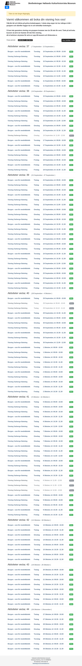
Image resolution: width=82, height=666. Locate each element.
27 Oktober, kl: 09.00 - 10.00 (53, 614)
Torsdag (37, 51)
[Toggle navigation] (7, 7)
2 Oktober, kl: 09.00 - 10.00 (53, 372)
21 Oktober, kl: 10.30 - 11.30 (53, 584)
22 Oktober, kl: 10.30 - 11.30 (53, 594)
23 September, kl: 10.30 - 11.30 (54, 224)
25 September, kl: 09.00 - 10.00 (54, 268)
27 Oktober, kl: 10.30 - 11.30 (53, 619)
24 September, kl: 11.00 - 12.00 (54, 263)
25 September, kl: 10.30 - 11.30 (54, 283)
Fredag (36, 81)
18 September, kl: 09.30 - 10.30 (54, 160)
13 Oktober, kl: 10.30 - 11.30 (53, 530)
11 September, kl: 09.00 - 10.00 (54, 81)
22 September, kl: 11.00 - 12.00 (54, 204)
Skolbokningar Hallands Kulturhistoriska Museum (52, 3)
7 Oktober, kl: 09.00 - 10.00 (53, 431)
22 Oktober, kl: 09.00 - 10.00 (53, 589)
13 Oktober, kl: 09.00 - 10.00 (53, 525)
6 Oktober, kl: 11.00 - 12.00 (52, 426)
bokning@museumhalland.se (41, 663)
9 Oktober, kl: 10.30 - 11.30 (52, 510)
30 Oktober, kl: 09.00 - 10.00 (53, 644)
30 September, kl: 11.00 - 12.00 (54, 342)
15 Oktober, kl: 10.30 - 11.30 (53, 549)
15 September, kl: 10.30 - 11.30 (54, 111)
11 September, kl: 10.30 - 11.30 (54, 86)
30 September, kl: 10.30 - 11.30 (54, 333)
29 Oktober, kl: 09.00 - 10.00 (53, 634)
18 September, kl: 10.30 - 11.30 (54, 165)
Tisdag (36, 96)
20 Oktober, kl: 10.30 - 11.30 (53, 574)
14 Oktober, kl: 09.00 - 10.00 (53, 535)
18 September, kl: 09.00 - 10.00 (54, 150)
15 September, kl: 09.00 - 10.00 (54, 96)
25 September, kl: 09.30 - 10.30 (54, 278)
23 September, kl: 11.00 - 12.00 (54, 234)
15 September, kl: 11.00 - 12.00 (54, 121)
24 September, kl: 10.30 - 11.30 (54, 254)
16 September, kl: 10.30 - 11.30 (54, 130)
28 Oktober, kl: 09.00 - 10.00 (53, 624)
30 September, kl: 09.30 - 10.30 (54, 328)
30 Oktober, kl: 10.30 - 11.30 (53, 649)
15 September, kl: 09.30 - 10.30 (54, 106)
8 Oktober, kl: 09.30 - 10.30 (53, 466)
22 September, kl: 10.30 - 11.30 (54, 195)
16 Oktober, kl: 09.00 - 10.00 (53, 554)
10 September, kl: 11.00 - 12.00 (54, 76)
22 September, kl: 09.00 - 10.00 (54, 180)
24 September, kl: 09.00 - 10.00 (54, 239)
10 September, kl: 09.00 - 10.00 (54, 51)
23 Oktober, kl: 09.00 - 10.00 (53, 599)
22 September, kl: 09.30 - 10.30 (54, 190)
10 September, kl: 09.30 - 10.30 (54, 61)
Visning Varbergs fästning (17, 56)
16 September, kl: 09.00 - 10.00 (54, 125)
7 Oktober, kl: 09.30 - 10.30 (53, 441)
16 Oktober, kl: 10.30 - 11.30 (53, 559)
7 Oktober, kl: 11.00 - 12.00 (52, 456)
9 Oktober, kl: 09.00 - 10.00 (53, 495)
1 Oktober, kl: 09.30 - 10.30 (53, 357)
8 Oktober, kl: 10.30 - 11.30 (52, 470)
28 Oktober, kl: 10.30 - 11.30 (53, 629)
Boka (71, 51)
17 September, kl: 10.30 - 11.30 (54, 145)
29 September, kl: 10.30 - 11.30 (54, 313)
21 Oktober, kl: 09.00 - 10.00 (53, 579)
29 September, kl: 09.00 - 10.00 (54, 298)
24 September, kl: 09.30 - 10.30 (54, 249)
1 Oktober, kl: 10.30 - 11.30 (52, 362)
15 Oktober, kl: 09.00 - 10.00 (53, 545)
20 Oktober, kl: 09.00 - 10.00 (53, 570)
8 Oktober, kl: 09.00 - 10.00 (53, 461)
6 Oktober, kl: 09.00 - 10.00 (53, 402)
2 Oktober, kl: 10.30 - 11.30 (52, 387)
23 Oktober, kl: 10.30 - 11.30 (53, 604)
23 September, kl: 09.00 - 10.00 (54, 209)
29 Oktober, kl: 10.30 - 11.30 (53, 639)
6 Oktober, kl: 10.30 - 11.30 (52, 416)
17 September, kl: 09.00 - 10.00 (54, 140)
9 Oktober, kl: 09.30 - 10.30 (53, 505)
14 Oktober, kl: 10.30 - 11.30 (53, 540)
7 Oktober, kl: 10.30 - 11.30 (52, 446)
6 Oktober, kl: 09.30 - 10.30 (53, 412)
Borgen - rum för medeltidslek (19, 51)
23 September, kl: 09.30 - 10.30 (54, 219)
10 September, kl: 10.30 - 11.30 (54, 66)
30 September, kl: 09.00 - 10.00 (54, 318)
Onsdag (37, 125)
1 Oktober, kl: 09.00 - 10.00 (53, 347)
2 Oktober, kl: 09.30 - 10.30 (53, 382)
